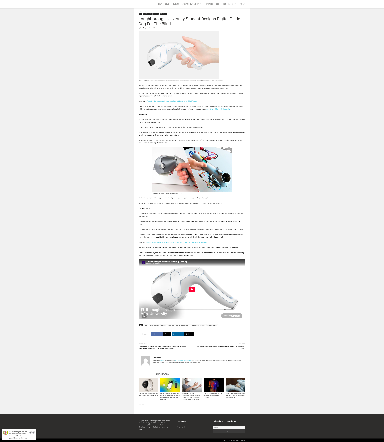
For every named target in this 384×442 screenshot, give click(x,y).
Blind (146, 325)
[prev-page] (140, 403)
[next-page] (143, 403)
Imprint (243, 440)
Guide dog (171, 325)
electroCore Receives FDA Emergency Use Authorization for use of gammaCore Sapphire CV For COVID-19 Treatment (163, 347)
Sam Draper (143, 28)
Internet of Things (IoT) (182, 325)
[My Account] (244, 4)
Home (140, 11)
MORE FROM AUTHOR (162, 374)
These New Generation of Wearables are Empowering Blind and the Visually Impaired (177, 242)
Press (224, 4)
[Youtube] (235, 4)
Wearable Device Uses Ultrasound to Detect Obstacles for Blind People (172, 101)
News (160, 4)
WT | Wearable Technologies (183, 360)
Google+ (162, 360)
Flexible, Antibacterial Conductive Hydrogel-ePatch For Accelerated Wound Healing (235, 395)
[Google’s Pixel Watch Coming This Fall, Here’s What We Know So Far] (148, 385)
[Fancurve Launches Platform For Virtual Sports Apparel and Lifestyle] (214, 385)
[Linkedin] (228, 4)
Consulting (208, 4)
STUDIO (167, 4)
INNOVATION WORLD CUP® (191, 4)
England (163, 325)
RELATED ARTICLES (146, 374)
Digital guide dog (154, 325)
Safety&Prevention (147, 14)
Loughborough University (198, 325)
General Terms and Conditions (230, 440)
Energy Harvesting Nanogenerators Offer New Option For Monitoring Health (221, 347)
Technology (156, 14)
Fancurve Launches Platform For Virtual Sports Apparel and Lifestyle (213, 395)
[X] (232, 4)
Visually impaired (212, 325)
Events (176, 4)
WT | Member (163, 14)
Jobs (217, 4)
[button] (241, 4)
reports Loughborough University (218, 109)
